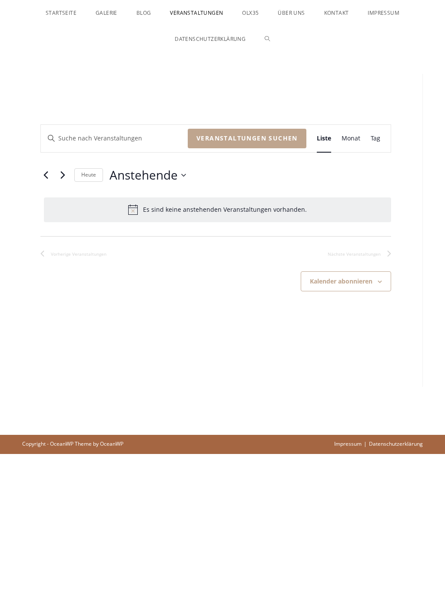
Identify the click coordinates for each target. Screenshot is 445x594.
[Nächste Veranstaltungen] (62, 175)
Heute (88, 174)
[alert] (217, 209)
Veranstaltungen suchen (247, 138)
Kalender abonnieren (341, 281)
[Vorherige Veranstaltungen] (45, 175)
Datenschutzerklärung (396, 443)
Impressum (348, 443)
